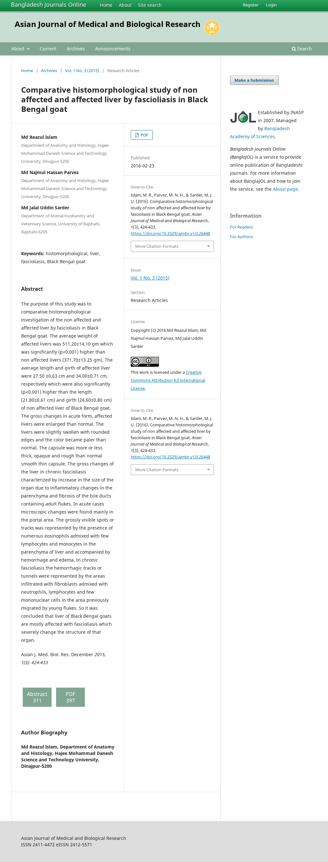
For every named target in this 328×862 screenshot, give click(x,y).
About (125, 5)
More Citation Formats (156, 246)
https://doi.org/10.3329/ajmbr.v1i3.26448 (170, 233)
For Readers (241, 227)
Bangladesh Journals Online (48, 4)
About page (285, 189)
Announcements (112, 49)
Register (250, 5)
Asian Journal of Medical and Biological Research (108, 24)
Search (304, 49)
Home (106, 5)
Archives (76, 49)
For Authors (241, 236)
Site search (150, 5)
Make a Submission (254, 80)
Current (48, 49)
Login (271, 5)
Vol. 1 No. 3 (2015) (82, 70)
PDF (144, 135)
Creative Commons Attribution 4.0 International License (168, 380)
